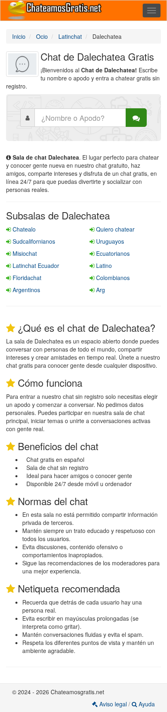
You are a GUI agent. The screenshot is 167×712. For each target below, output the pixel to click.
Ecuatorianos (112, 253)
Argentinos (25, 290)
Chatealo (23, 229)
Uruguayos (109, 241)
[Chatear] (136, 117)
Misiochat (24, 253)
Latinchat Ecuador (35, 265)
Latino (103, 265)
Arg (99, 290)
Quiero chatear (114, 229)
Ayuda (146, 704)
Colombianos (112, 278)
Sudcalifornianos (33, 241)
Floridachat (26, 278)
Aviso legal (113, 704)
